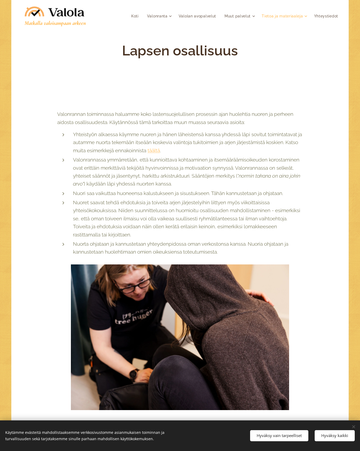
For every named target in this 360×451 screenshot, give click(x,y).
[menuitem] (136, 16)
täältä (154, 150)
